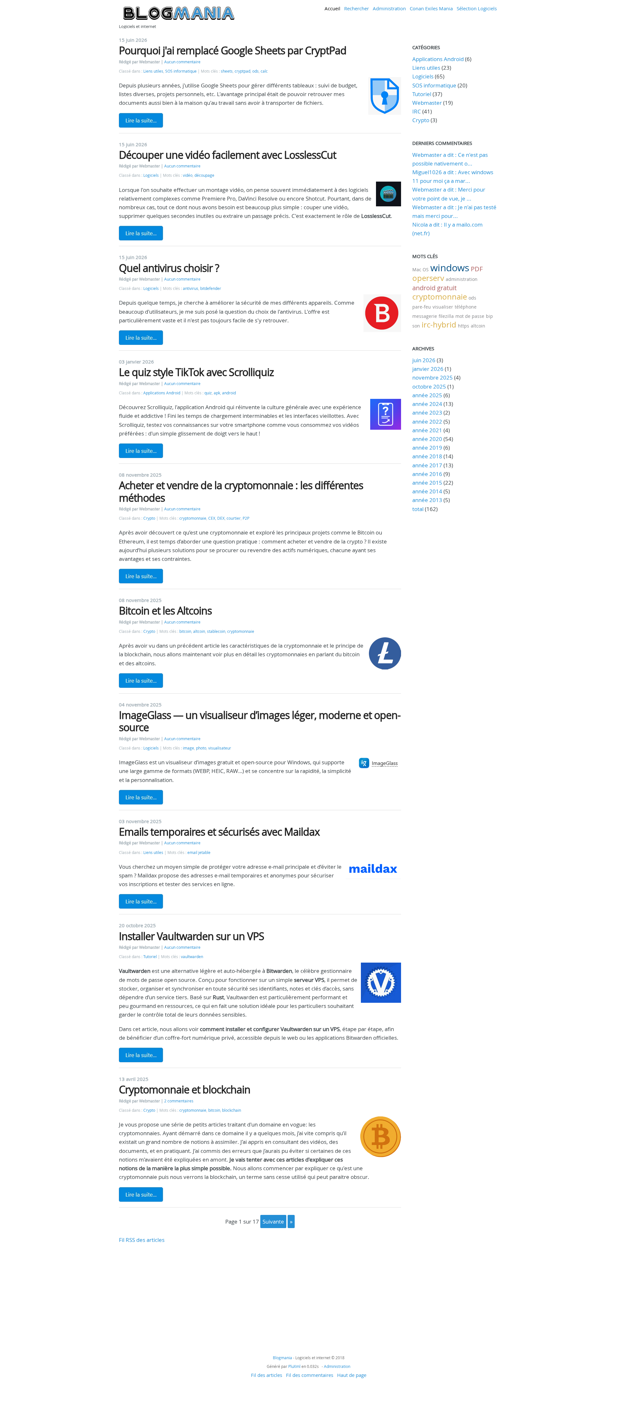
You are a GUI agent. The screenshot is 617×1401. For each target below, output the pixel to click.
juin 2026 (423, 360)
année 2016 (427, 474)
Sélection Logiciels (477, 8)
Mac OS (420, 269)
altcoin (199, 631)
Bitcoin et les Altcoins (165, 610)
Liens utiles (153, 71)
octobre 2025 (429, 386)
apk (217, 393)
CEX (211, 518)
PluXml (294, 1366)
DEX (221, 518)
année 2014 (427, 491)
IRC (416, 111)
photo (201, 748)
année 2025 (427, 395)
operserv (428, 278)
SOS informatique (181, 71)
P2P (246, 518)
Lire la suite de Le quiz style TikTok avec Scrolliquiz (141, 450)
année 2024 (427, 404)
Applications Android (161, 393)
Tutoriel (150, 956)
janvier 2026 (427, 369)
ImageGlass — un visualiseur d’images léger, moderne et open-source (259, 721)
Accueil (332, 8)
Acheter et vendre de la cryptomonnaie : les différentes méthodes (241, 491)
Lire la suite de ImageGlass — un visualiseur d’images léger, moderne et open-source (141, 797)
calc (264, 71)
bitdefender (210, 288)
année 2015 (427, 482)
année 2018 (427, 456)
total (418, 509)
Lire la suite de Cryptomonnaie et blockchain (141, 1194)
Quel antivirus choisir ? (169, 268)
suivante (273, 1221)
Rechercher (356, 8)
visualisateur (219, 748)
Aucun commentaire (182, 61)
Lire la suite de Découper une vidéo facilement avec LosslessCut (141, 233)
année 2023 (427, 412)
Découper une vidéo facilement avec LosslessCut (227, 155)
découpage (204, 175)
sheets (227, 71)
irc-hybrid (439, 324)
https (463, 326)
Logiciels (151, 175)
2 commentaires (178, 1101)
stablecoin (216, 631)
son (416, 326)
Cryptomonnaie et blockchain (184, 1089)
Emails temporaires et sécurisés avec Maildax (219, 832)
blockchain (231, 1110)
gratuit (447, 287)
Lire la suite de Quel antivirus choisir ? (141, 337)
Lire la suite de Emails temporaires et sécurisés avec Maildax (141, 901)
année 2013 (427, 500)
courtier (234, 518)
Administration (389, 8)
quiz (208, 393)
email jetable (198, 852)
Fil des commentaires (309, 1375)
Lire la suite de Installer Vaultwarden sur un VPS (141, 1054)
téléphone (466, 307)
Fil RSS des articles (142, 1240)
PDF (477, 269)
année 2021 (427, 430)
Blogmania (282, 1357)
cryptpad (242, 71)
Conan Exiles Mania (431, 8)
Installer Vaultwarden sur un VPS (191, 936)
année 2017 (427, 465)
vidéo (187, 175)
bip (489, 316)
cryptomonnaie (192, 518)
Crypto (149, 518)
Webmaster (427, 102)
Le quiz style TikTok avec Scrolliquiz (196, 372)
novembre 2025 (432, 377)
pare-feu (421, 307)
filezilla (446, 316)
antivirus (190, 288)
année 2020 (427, 439)
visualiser (443, 307)
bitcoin (185, 631)
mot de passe (469, 316)
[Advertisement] (260, 1289)
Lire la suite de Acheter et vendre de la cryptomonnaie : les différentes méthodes (141, 576)
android (229, 393)
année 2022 (427, 421)
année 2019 (427, 447)
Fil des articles (266, 1375)
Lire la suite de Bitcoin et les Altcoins (141, 680)
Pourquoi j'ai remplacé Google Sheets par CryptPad (232, 50)
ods (255, 71)
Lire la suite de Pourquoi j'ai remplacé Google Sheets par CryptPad (141, 120)
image (188, 748)
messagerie (424, 316)
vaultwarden (192, 956)
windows (449, 267)
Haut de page (351, 1375)
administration (462, 279)
